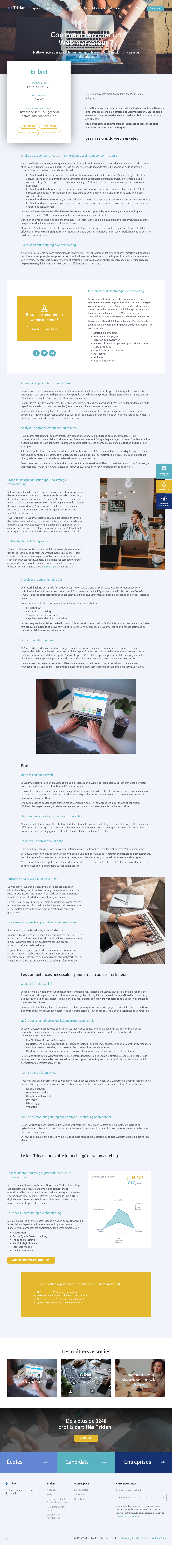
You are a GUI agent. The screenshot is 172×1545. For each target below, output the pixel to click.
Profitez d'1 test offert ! (44, 330)
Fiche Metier (32, 1373)
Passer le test (164, 489)
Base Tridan (80, 1499)
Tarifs (86, 8)
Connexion (155, 8)
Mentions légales (125, 1538)
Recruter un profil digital (56, 1508)
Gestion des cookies (148, 1538)
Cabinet (77, 8)
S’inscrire (79, 1495)
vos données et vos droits (127, 1516)
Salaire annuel (39, 83)
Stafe (164, 1538)
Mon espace (81, 1484)
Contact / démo (112, 8)
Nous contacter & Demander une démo (58, 1500)
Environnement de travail (39, 108)
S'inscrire (140, 8)
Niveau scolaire (39, 96)
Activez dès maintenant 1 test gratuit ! (31, 1260)
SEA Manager (51, 567)
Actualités (97, 8)
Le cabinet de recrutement (53, 1516)
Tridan (51, 1484)
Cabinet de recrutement (164, 505)
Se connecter (81, 1490)
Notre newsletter (126, 1484)
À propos (37, 8)
